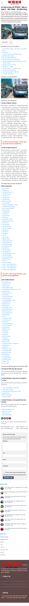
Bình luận (5, 441)
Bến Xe (2, 542)
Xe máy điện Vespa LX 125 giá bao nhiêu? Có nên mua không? (15, 501)
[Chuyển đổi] (26, 539)
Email (4, 459)
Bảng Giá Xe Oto (4, 539)
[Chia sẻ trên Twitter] (5, 418)
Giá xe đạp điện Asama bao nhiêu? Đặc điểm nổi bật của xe (16, 529)
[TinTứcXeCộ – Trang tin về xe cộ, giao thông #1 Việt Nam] (14, 2)
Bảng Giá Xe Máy (4, 537)
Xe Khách (3, 554)
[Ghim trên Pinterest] (7, 418)
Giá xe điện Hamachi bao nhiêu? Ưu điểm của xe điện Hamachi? (16, 506)
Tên (4, 453)
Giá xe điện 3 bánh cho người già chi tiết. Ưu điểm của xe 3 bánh (16, 488)
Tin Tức (2, 547)
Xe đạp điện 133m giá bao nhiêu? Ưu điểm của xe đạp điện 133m (15, 524)
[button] (2, 2)
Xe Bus (16, 421)
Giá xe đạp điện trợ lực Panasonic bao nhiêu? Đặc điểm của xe (15, 515)
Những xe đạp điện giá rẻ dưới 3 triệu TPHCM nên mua (16, 492)
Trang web (5, 466)
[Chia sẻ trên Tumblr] (10, 418)
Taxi (1, 544)
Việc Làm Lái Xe (4, 549)
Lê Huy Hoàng (18, 11)
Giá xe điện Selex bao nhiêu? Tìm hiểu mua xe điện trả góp (15, 511)
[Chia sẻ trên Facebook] (2, 418)
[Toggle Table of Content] (10, 42)
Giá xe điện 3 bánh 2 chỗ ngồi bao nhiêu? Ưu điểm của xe (15, 520)
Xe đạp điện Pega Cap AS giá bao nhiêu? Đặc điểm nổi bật (15, 497)
